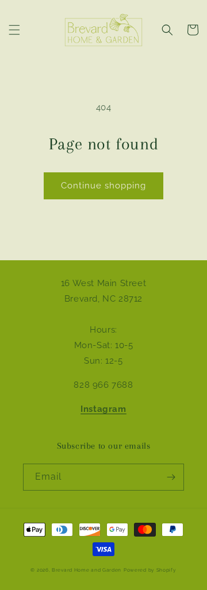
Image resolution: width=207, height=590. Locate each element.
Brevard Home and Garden (86, 570)
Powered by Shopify (150, 570)
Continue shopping (103, 185)
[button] (14, 30)
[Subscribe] (170, 477)
